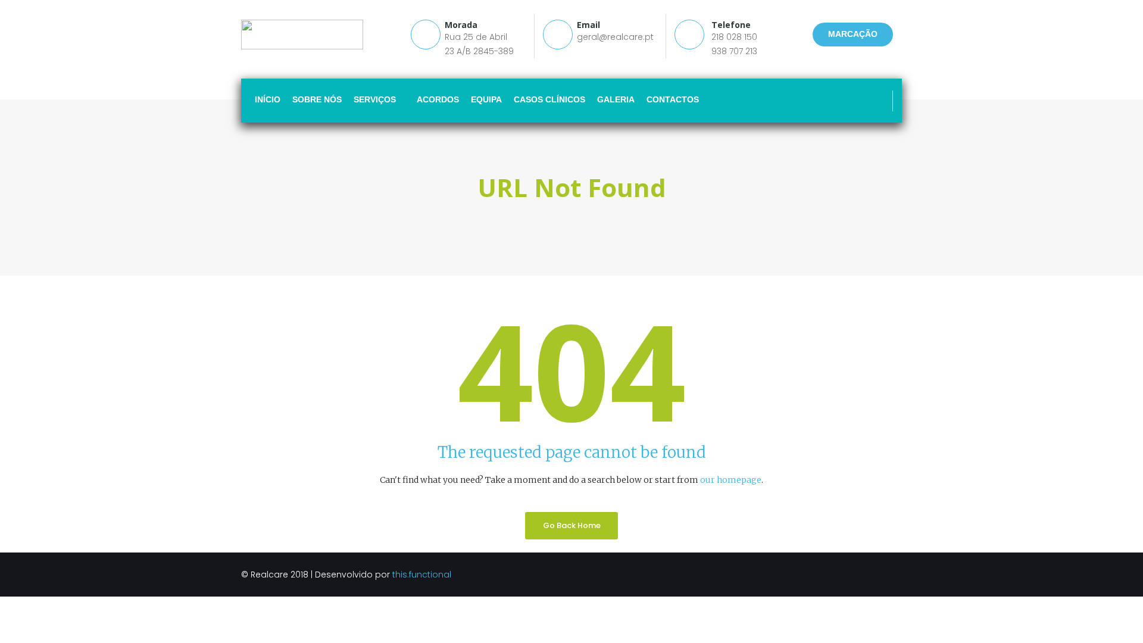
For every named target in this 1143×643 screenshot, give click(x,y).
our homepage (730, 480)
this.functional (421, 574)
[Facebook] (880, 101)
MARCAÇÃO (852, 34)
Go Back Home (572, 525)
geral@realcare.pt (615, 37)
